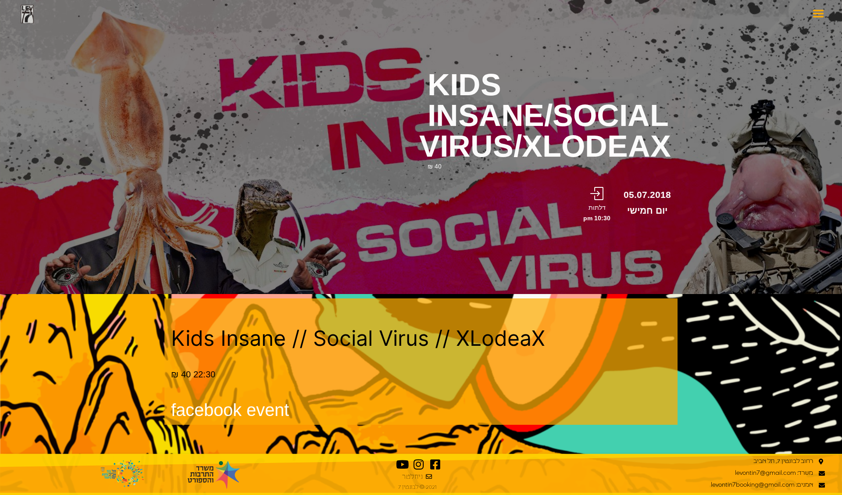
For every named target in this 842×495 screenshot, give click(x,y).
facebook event (230, 410)
